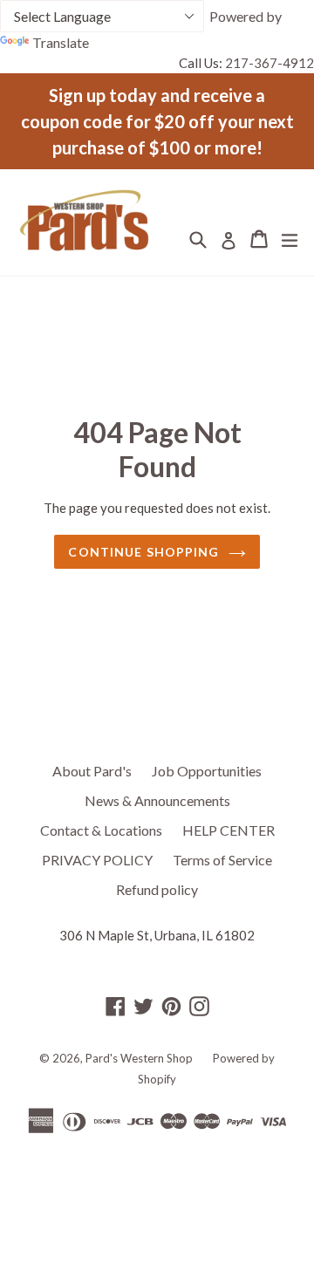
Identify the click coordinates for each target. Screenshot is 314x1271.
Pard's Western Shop (139, 1058)
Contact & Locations (101, 830)
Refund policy (157, 889)
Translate (60, 42)
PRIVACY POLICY (97, 859)
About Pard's (92, 770)
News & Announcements (157, 800)
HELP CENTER (228, 830)
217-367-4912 (269, 63)
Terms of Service (222, 859)
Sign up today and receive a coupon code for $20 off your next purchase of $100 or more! (157, 121)
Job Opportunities (207, 770)
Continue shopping (143, 551)
